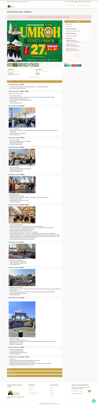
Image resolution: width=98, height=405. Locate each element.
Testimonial (31, 389)
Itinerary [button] (9, 81)
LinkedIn (52, 394)
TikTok (51, 395)
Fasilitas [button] (9, 369)
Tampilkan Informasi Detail (34, 77)
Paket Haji (79, 5)
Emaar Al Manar (12, 71)
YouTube (52, 392)
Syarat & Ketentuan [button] (12, 375)
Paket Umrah (73, 5)
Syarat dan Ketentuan (33, 392)
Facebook (52, 387)
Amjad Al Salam (40, 71)
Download (59, 22)
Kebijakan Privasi (32, 394)
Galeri (30, 390)
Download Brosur (77, 57)
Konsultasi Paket (77, 54)
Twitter (51, 389)
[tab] (34, 81)
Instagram (52, 390)
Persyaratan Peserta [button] (12, 372)
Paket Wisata (87, 5)
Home (66, 5)
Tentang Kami (31, 387)
